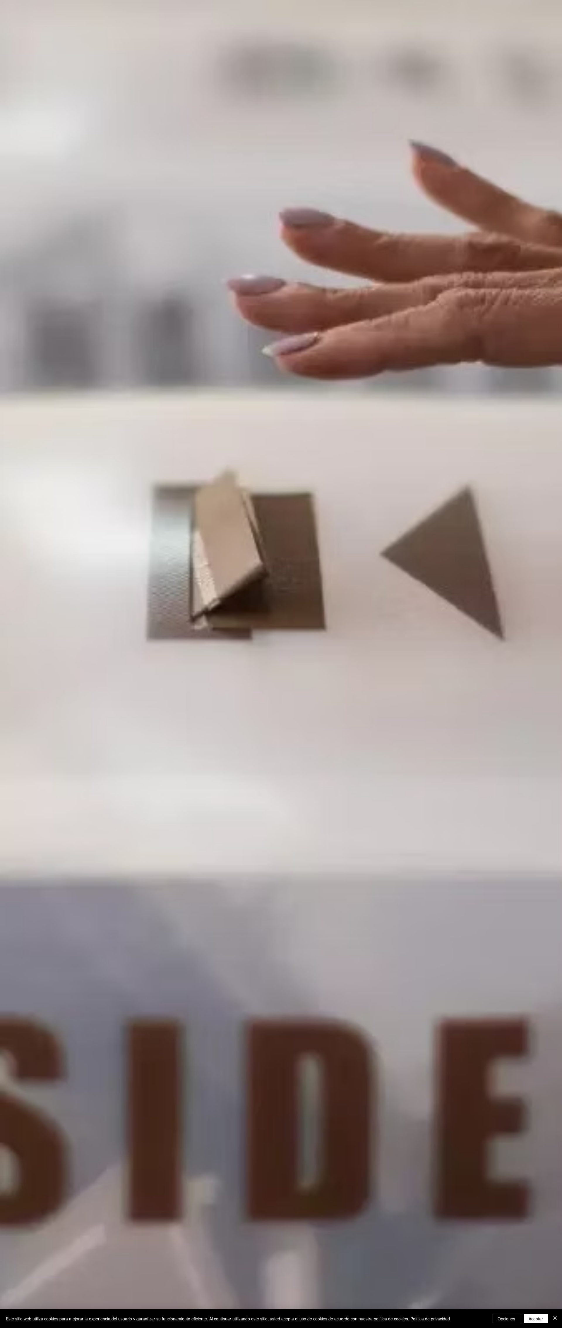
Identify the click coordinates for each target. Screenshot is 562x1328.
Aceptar (536, 1319)
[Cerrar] (554, 1318)
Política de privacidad (430, 1319)
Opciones (506, 1319)
